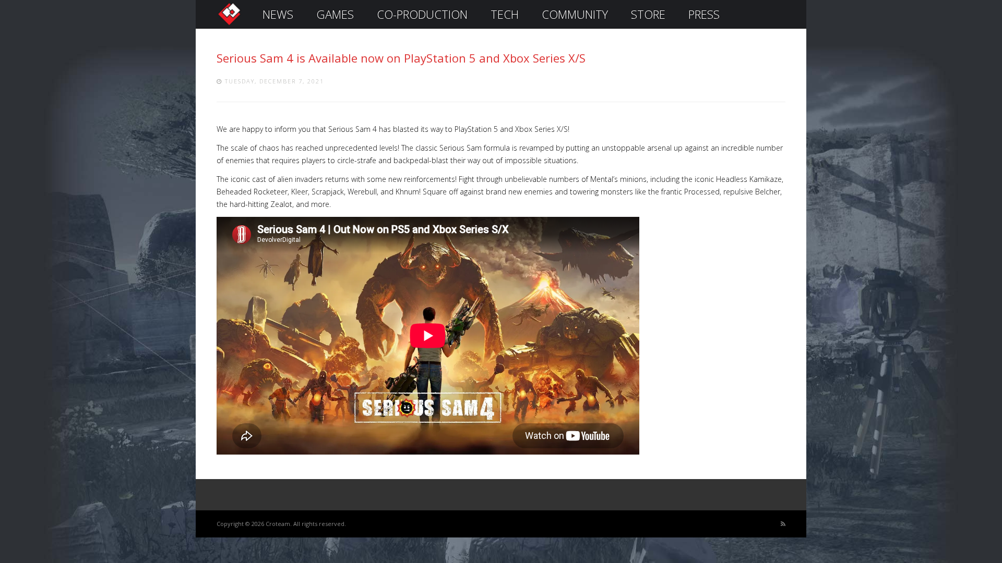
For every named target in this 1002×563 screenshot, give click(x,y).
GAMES (335, 14)
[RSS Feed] (783, 524)
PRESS (704, 14)
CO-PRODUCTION (422, 14)
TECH (505, 14)
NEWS (278, 14)
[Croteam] (229, 24)
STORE (648, 14)
